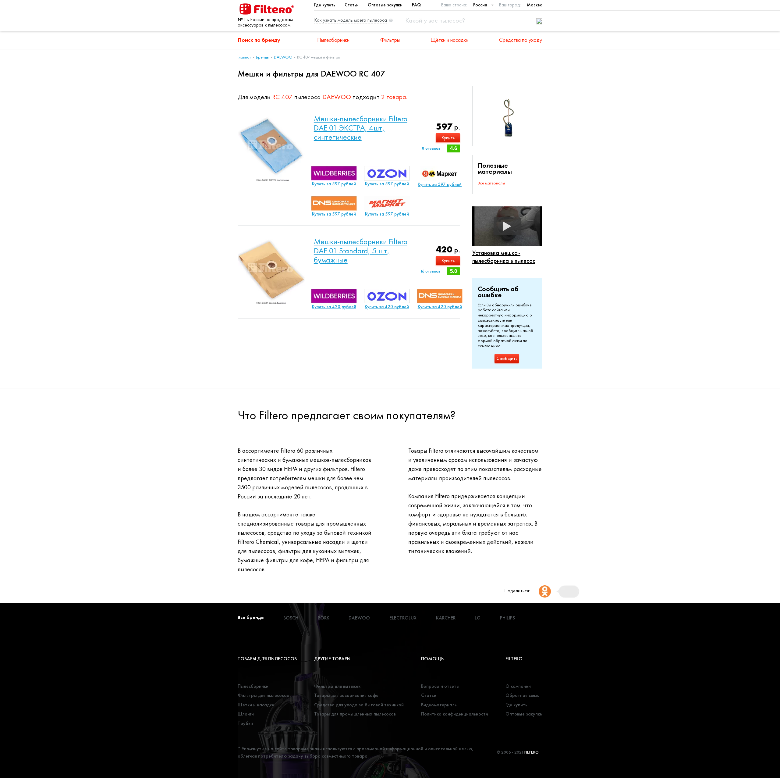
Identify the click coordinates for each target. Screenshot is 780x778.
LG (477, 618)
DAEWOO (283, 57)
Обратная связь (522, 695)
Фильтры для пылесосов (263, 695)
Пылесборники (333, 39)
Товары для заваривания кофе (346, 695)
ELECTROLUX (403, 618)
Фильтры (390, 39)
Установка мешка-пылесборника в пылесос (503, 257)
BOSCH (290, 618)
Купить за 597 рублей (334, 184)
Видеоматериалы (439, 704)
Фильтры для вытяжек (337, 686)
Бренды (262, 57)
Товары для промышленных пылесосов (355, 714)
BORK (323, 618)
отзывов (431, 148)
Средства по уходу (520, 39)
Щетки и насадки (256, 704)
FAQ (416, 5)
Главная (244, 57)
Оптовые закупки (385, 5)
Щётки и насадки (449, 39)
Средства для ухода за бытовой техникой (359, 704)
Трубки (245, 723)
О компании (518, 686)
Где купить (324, 5)
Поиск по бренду (259, 39)
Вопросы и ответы (440, 686)
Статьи (352, 5)
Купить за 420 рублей (334, 307)
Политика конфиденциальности (454, 714)
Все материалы (491, 183)
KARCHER (446, 618)
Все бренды (251, 617)
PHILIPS (507, 618)
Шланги (246, 714)
